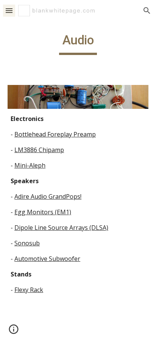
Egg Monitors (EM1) (42, 212)
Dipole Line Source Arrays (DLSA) (61, 227)
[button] (9, 10)
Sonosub (27, 243)
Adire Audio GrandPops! (47, 196)
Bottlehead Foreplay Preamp (55, 134)
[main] (78, 43)
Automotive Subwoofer (47, 258)
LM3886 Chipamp (39, 150)
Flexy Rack (28, 290)
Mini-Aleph (29, 165)
